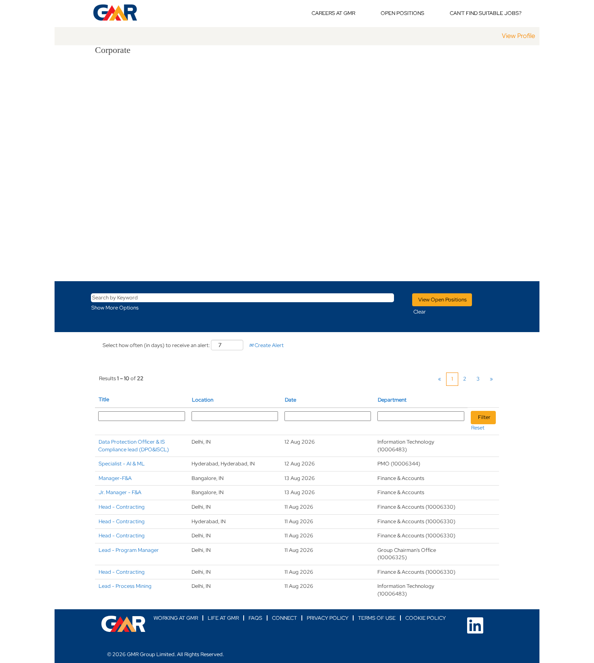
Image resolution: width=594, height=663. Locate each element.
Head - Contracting (122, 506)
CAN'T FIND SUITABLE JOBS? (486, 13)
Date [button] (290, 399)
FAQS (255, 618)
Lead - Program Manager (129, 550)
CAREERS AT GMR (333, 13)
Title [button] (104, 399)
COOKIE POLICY (425, 618)
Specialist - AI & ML (122, 463)
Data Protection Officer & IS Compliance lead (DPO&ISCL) (133, 445)
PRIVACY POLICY (327, 618)
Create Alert (268, 345)
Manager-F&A (115, 478)
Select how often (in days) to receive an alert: (156, 345)
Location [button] (202, 399)
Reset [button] (477, 427)
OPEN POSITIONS (402, 13)
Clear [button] (419, 311)
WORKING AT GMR (176, 618)
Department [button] (392, 399)
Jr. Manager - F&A (120, 492)
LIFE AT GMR (223, 618)
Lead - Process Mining (125, 586)
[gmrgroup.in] (123, 623)
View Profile (518, 36)
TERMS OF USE (377, 618)
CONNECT (284, 618)
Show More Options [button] (115, 307)
